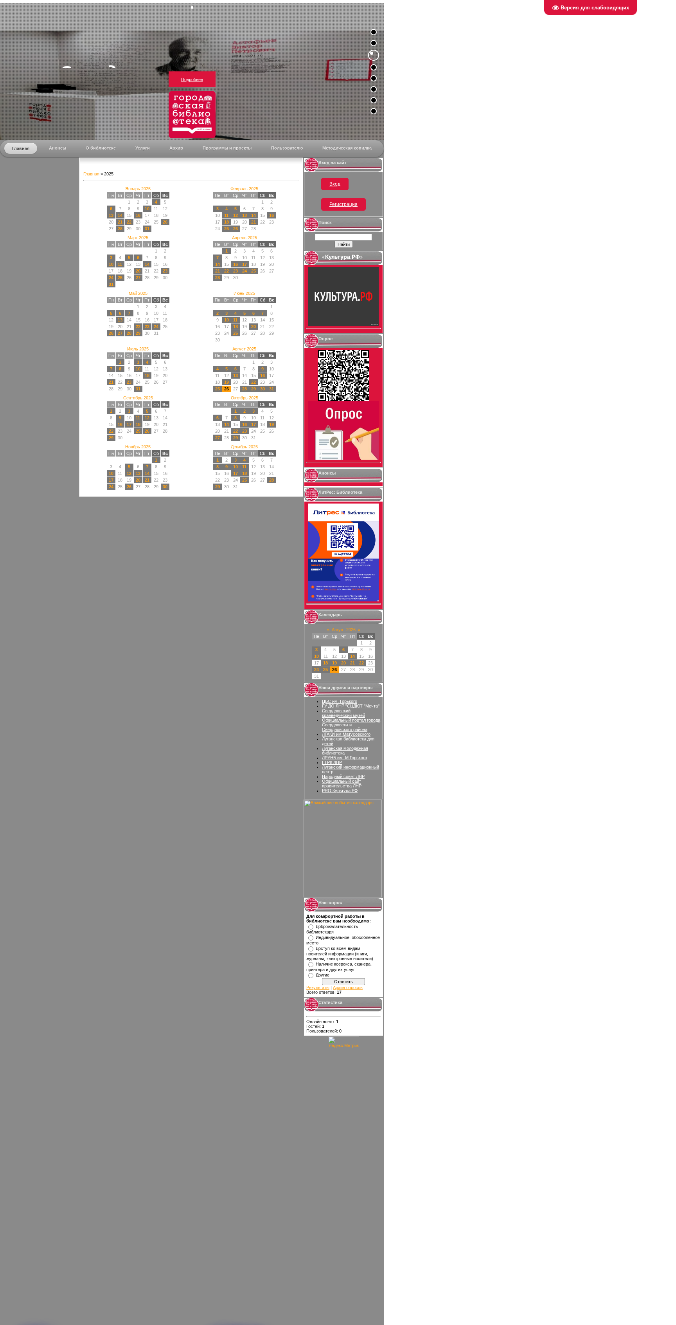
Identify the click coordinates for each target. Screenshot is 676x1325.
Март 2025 (138, 237)
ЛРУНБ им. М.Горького (344, 757)
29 (138, 333)
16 (138, 215)
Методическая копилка (347, 148)
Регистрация (343, 204)
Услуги (142, 148)
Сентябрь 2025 (138, 397)
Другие (322, 975)
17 (244, 264)
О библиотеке (101, 148)
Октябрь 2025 (244, 397)
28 (120, 228)
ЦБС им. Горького (339, 701)
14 (120, 215)
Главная (20, 148)
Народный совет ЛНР (343, 776)
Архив (176, 148)
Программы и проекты (227, 148)
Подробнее (192, 79)
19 (226, 382)
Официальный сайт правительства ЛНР (341, 783)
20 (138, 271)
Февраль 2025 (244, 188)
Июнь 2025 (244, 293)
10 (147, 208)
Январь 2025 (138, 188)
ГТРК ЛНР (332, 762)
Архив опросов (348, 987)
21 (120, 222)
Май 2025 (138, 293)
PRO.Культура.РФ (340, 790)
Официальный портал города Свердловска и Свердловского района (351, 725)
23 (165, 271)
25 (226, 228)
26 (165, 222)
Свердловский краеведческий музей (343, 713)
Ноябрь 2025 (138, 446)
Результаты (317, 987)
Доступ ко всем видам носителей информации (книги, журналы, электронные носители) (339, 953)
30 (262, 388)
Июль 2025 (138, 349)
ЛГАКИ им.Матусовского (346, 734)
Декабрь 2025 (244, 446)
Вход (334, 184)
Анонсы (57, 148)
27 (138, 277)
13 (111, 215)
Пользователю (287, 148)
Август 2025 (244, 349)
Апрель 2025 (244, 237)
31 (147, 228)
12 (235, 215)
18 (226, 222)
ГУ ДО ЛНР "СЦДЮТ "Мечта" (350, 706)
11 (226, 215)
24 (111, 277)
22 (129, 222)
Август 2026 (344, 629)
